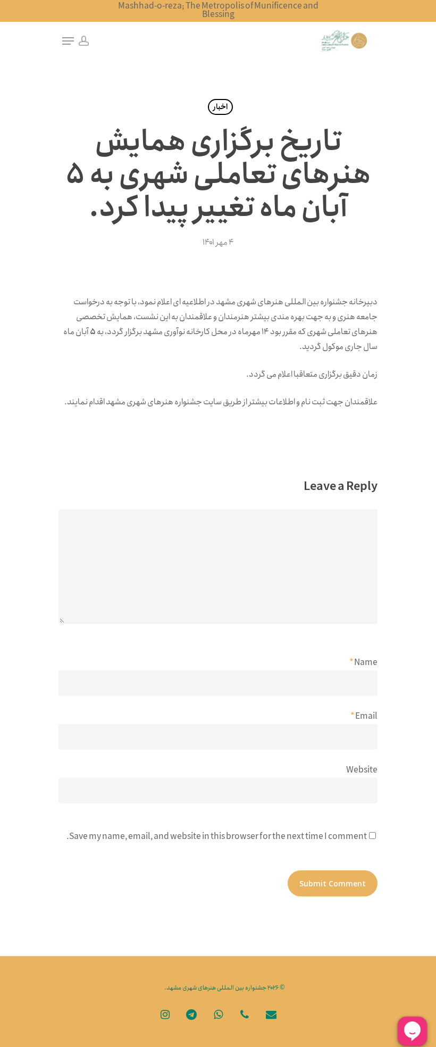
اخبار (220, 107)
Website (362, 770)
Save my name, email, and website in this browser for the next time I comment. (216, 836)
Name (363, 662)
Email (364, 716)
